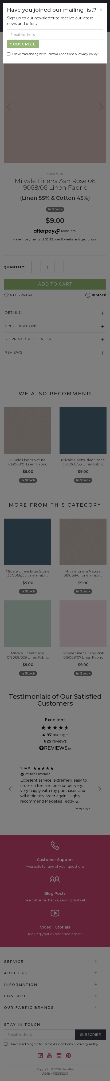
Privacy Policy (87, 54)
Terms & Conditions (60, 54)
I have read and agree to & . (55, 54)
